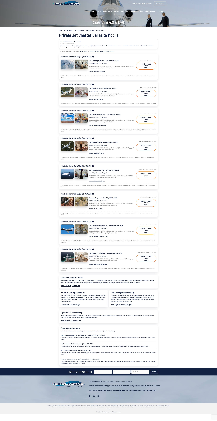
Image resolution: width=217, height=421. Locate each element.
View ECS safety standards (70, 286)
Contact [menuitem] (161, 11)
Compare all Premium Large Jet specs (98, 236)
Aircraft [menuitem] (116, 11)
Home (60, 30)
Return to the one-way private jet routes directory (102, 51)
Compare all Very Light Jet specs (97, 71)
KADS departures (90, 30)
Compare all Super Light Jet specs (97, 125)
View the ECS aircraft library (71, 320)
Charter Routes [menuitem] (107, 11)
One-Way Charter (68, 30)
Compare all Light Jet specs (96, 99)
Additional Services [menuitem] (150, 11)
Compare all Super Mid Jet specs (97, 181)
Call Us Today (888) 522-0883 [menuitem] (141, 3)
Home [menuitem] (92, 11)
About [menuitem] (141, 11)
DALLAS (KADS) (83, 51)
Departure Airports (79, 30)
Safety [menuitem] (99, 11)
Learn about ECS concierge (70, 304)
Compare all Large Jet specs (96, 208)
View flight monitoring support (121, 304)
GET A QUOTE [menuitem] (160, 4)
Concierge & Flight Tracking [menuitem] (129, 11)
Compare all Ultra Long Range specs (98, 264)
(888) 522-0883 (151, 390)
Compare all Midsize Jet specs (96, 153)
